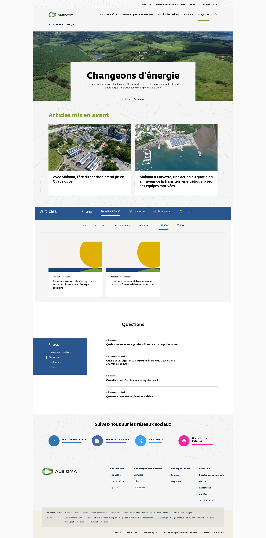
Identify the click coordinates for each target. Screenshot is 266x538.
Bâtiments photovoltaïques (105, 518)
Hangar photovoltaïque (180, 518)
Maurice (157, 513)
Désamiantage (161, 518)
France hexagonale (98, 513)
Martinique (147, 513)
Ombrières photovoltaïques (204, 518)
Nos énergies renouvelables (148, 469)
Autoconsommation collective (77, 518)
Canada (85, 513)
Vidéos (181, 225)
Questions (139, 99)
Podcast (163, 225)
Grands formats (121, 225)
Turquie (189, 513)
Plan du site (131, 533)
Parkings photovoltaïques (75, 522)
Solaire (188, 211)
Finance (175, 475)
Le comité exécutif (117, 481)
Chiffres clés (114, 488)
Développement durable (211, 475)
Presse (202, 481)
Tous (83, 225)
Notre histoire (115, 475)
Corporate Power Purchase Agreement (136, 518)
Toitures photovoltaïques (99, 522)
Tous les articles (110, 211)
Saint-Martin (178, 513)
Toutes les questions (59, 352)
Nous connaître (116, 469)
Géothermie (164, 211)
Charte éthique (206, 501)
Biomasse (139, 211)
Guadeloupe (114, 513)
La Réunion (135, 513)
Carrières (203, 494)
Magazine (176, 481)
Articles (126, 99)
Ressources (205, 488)
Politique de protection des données (180, 533)
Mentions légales (150, 533)
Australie (68, 513)
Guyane (125, 513)
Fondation (204, 469)
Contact (118, 533)
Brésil (77, 513)
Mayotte (167, 513)
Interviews (144, 225)
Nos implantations (180, 469)
